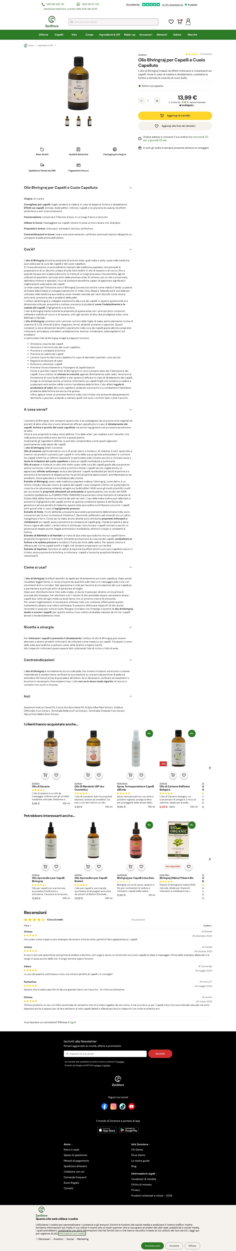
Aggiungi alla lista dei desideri (178, 125)
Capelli (59, 34)
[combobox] (113, 21)
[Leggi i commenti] (192, 54)
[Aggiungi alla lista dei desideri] (56, 775)
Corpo (89, 34)
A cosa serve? (36, 409)
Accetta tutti (152, 1245)
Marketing (82, 1239)
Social (70, 1239)
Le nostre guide (140, 1160)
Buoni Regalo (71, 1182)
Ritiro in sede (71, 1149)
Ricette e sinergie (39, 627)
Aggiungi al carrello (178, 115)
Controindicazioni (39, 660)
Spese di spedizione (75, 1155)
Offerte (43, 34)
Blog (133, 1166)
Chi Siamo (137, 1149)
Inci (27, 696)
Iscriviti (160, 1053)
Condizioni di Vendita (143, 1179)
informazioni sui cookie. (72, 1233)
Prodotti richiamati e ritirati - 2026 (151, 1195)
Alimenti (162, 34)
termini (106, 1065)
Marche (192, 34)
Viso (74, 34)
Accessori (145, 34)
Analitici (58, 1239)
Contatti (68, 1188)
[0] (179, 24)
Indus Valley (164, 875)
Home (31, 45)
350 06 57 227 (91, 4)
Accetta (174, 1245)
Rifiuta (192, 1245)
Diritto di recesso (141, 1184)
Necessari (44, 1239)
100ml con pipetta (152, 85)
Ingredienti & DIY (109, 34)
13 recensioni (206, 54)
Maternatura (122, 783)
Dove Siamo (138, 1155)
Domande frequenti (75, 1177)
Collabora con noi (74, 1171)
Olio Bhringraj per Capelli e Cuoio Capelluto (61, 187)
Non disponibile (173, 866)
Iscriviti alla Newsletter (92, 1043)
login (72, 1022)
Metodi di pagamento (76, 1160)
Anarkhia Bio (122, 875)
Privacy (135, 1190)
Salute (177, 34)
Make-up (129, 34)
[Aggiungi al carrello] (45, 775)
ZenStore (142, 54)
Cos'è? (29, 249)
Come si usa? (35, 567)
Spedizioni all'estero (75, 1166)
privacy (121, 1061)
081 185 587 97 (55, 4)
